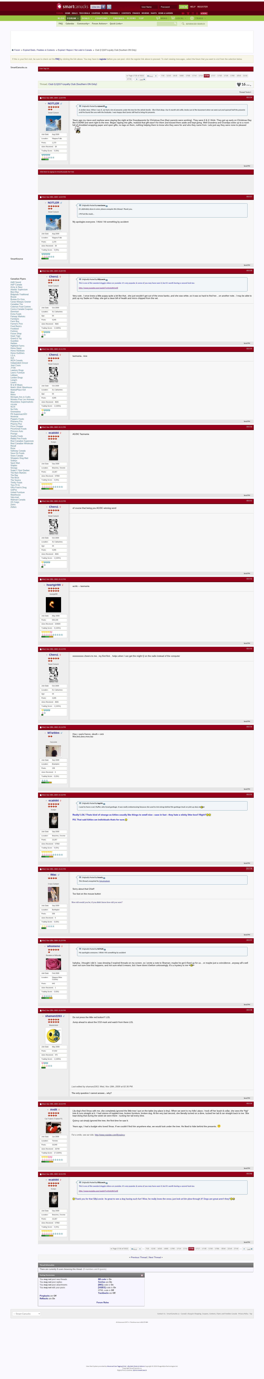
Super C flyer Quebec (20, 470)
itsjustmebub (104, 881)
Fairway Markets (18, 316)
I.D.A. (13, 355)
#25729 (249, 349)
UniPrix (14, 490)
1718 (219, 76)
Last (141, 80)
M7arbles (53, 732)
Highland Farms (17, 346)
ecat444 (54, 432)
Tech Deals (84, 13)
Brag (164, 18)
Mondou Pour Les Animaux (22, 399)
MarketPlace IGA (18, 390)
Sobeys (14, 460)
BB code (102, 1279)
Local (181, 18)
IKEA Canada (16, 360)
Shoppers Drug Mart (19, 458)
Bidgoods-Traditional (20, 294)
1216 (169, 76)
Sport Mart (15, 463)
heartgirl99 (54, 584)
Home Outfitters (18, 353)
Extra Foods (16, 314)
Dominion (15, 311)
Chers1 (53, 276)
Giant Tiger (15, 336)
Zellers (13, 507)
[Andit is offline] (53, 1127)
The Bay (14, 475)
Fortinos (14, 331)
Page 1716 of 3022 (136, 76)
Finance (136, 13)
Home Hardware (18, 351)
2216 (245, 76)
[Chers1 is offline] (53, 296)
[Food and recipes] (193, 13)
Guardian (14, 341)
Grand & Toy (16, 338)
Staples (14, 465)
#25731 (249, 501)
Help (193, 7)
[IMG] (100, 1285)
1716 (207, 76)
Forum (73, 18)
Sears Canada (17, 456)
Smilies (101, 1282)
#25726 (249, 97)
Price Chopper (17, 426)
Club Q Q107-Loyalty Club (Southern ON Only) (72, 84)
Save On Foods (17, 453)
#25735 (249, 794)
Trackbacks (103, 1293)
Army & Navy (16, 287)
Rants (154, 13)
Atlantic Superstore (19, 289)
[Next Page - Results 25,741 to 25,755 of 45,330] (137, 79)
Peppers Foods (17, 419)
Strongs (14, 468)
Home (67, 13)
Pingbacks (45, 1296)
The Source (16, 480)
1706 (188, 76)
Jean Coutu (16, 365)
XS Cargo (15, 502)
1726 (226, 76)
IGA (12, 358)
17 (55, 1153)
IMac (53, 874)
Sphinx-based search (140, 1370)
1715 (201, 76)
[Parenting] (197, 13)
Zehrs (13, 504)
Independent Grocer (19, 363)
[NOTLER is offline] (53, 123)
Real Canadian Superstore (22, 441)
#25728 (249, 271)
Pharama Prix (17, 421)
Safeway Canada (18, 451)
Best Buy (15, 292)
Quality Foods (17, 436)
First (151, 76)
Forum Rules (103, 1302)
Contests (126, 13)
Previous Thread (139, 1257)
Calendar (70, 23)
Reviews (145, 13)
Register (202, 7)
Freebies (115, 13)
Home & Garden (165, 13)
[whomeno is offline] (53, 964)
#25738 (249, 1010)
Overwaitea (15, 412)
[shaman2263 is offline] (53, 1035)
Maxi (13, 392)
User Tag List (44, 69)
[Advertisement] (96, 184)
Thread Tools (244, 92)
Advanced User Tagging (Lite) (116, 1366)
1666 (181, 76)
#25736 (249, 869)
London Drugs (17, 377)
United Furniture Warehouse (18, 493)
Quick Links (115, 23)
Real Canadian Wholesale (22, 443)
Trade (200, 18)
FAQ (61, 23)
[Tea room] (183, 13)
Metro (13, 394)
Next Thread (155, 1257)
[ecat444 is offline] (53, 452)
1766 (232, 76)
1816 (239, 76)
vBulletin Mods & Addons (136, 1366)
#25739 (249, 1104)
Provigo (14, 434)
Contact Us (161, 1314)
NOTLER (53, 103)
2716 (129, 79)
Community (82, 23)
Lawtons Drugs (17, 370)
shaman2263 (53, 1016)
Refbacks (44, 1298)
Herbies (14, 343)
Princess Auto (17, 431)
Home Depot (16, 348)
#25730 (249, 427)
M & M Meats (17, 385)
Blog (61, 18)
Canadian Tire (17, 304)
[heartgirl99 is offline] (53, 604)
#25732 (249, 579)
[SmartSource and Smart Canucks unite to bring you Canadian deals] (23, 265)
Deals (74, 13)
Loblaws (14, 375)
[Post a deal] (204, 13)
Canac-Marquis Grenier (21, 302)
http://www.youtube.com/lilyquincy (110, 1135)
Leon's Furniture (18, 373)
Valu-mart (15, 497)
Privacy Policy (243, 1314)
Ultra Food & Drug (18, 487)
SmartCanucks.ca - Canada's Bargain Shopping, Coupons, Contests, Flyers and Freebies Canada (202, 1314)
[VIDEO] (102, 1287)
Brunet (13, 297)
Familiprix (15, 319)
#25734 (249, 727)
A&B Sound (16, 282)
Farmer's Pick (17, 324)
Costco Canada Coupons (22, 309)
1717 (213, 76)
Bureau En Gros (18, 299)
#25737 (249, 940)
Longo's (14, 380)
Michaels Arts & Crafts (21, 397)
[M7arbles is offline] (53, 750)
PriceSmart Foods (19, 429)
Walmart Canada (18, 500)
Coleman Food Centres (21, 307)
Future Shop (16, 333)
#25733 (249, 649)
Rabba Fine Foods (19, 438)
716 (162, 76)
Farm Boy (15, 321)
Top (141, 18)
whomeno (53, 946)
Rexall (13, 446)
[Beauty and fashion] (188, 13)
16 (245, 85)
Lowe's (13, 382)
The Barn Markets (18, 473)
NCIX (13, 407)
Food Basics (16, 326)
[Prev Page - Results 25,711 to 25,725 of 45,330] (156, 75)
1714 (194, 76)
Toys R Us (15, 485)
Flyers (105, 13)
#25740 (249, 1174)
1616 (175, 76)
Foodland (15, 329)
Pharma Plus (16, 424)
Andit (53, 1109)
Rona (13, 448)
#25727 (249, 197)
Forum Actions (99, 23)
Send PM (247, 166)
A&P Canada (16, 285)
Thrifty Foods (16, 482)
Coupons (96, 13)
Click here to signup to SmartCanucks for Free (57, 172)
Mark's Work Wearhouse (21, 387)
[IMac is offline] (53, 894)
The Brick (15, 478)
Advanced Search (195, 23)
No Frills (14, 409)
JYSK (13, 368)
